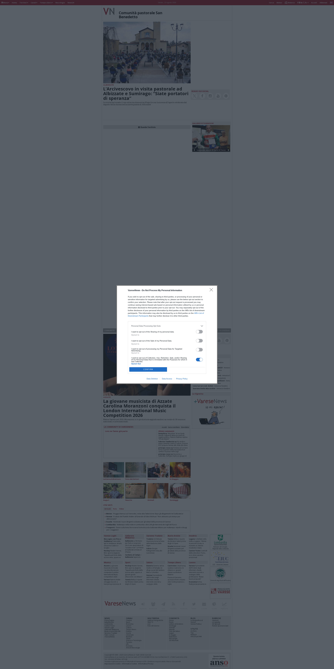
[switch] (199, 331)
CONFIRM (148, 369)
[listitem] (167, 326)
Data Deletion (152, 379)
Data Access (167, 379)
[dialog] (167, 334)
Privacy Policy (181, 379)
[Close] (212, 290)
